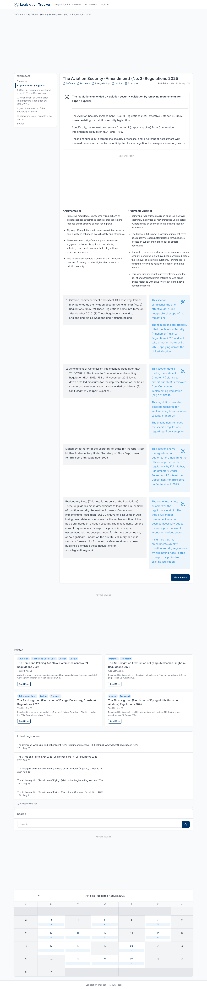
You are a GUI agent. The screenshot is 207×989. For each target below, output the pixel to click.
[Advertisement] (126, 181)
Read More (24, 684)
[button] (67, 4)
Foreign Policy (102, 83)
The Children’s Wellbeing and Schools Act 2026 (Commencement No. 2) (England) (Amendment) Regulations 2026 (77, 746)
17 (51, 948)
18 (78, 948)
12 (105, 934)
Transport (132, 83)
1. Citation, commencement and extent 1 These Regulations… (34, 92)
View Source (180, 577)
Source (20, 123)
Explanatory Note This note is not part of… (34, 118)
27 (131, 961)
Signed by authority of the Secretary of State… (31, 110)
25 (78, 961)
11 (78, 934)
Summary (22, 81)
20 (131, 948)
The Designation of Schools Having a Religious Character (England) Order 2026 (59, 770)
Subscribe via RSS (29, 803)
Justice (118, 83)
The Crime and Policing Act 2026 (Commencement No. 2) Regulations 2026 (57, 758)
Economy (84, 83)
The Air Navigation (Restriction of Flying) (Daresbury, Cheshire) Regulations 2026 (60, 794)
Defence (18, 14)
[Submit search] (186, 824)
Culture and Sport (27, 696)
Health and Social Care (44, 659)
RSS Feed (116, 984)
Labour (73, 659)
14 (158, 934)
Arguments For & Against (31, 85)
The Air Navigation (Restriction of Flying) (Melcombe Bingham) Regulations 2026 (60, 782)
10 (51, 934)
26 (105, 961)
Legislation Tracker (96, 984)
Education (23, 659)
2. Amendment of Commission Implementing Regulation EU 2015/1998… (32, 100)
